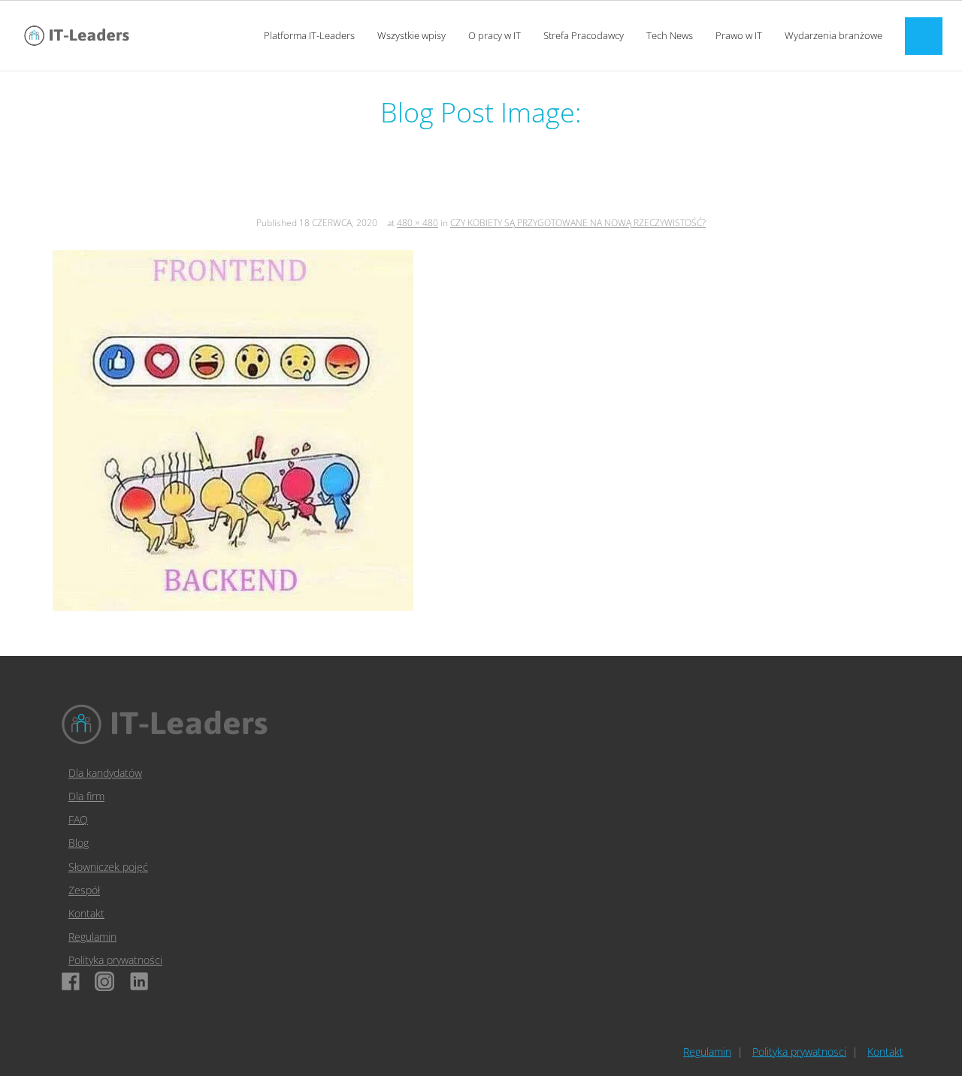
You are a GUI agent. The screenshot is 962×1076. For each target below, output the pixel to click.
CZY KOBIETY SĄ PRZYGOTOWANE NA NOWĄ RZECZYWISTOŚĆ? (578, 222)
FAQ (78, 819)
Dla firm (86, 796)
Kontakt (86, 913)
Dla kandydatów (105, 773)
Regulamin (92, 936)
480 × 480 (417, 222)
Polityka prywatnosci (799, 1051)
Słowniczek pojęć (108, 867)
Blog (78, 843)
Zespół (84, 890)
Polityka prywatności (115, 960)
